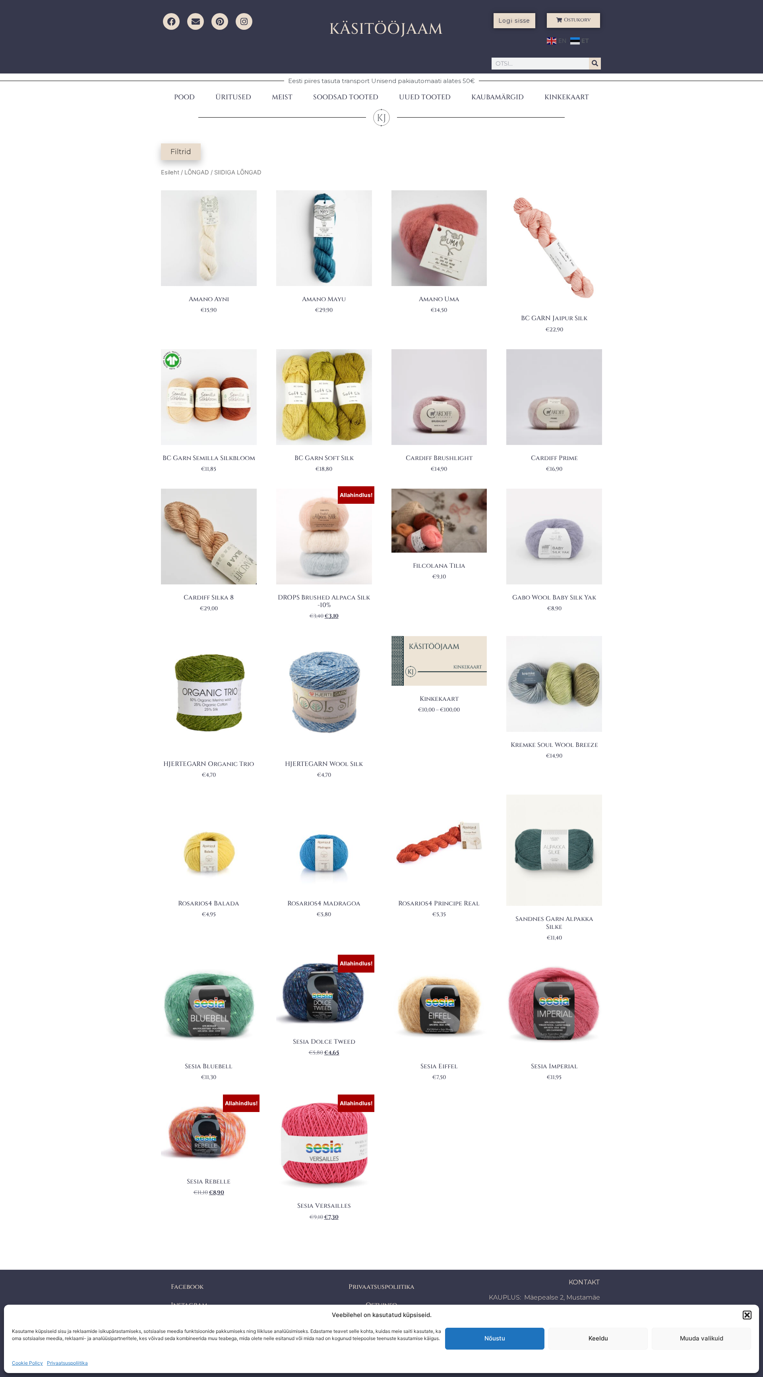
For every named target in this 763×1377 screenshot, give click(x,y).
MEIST (282, 97)
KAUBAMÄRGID (497, 97)
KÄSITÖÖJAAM (386, 29)
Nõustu (494, 1338)
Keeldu (598, 1338)
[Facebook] (171, 21)
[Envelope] (195, 21)
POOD (184, 97)
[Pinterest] (219, 21)
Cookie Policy (27, 1363)
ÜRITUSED (233, 97)
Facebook (187, 1286)
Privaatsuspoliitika (67, 1363)
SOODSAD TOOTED (345, 97)
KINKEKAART (566, 97)
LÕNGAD (196, 172)
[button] (747, 1315)
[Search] (595, 64)
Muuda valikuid (701, 1338)
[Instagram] (244, 21)
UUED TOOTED (425, 97)
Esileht (170, 172)
